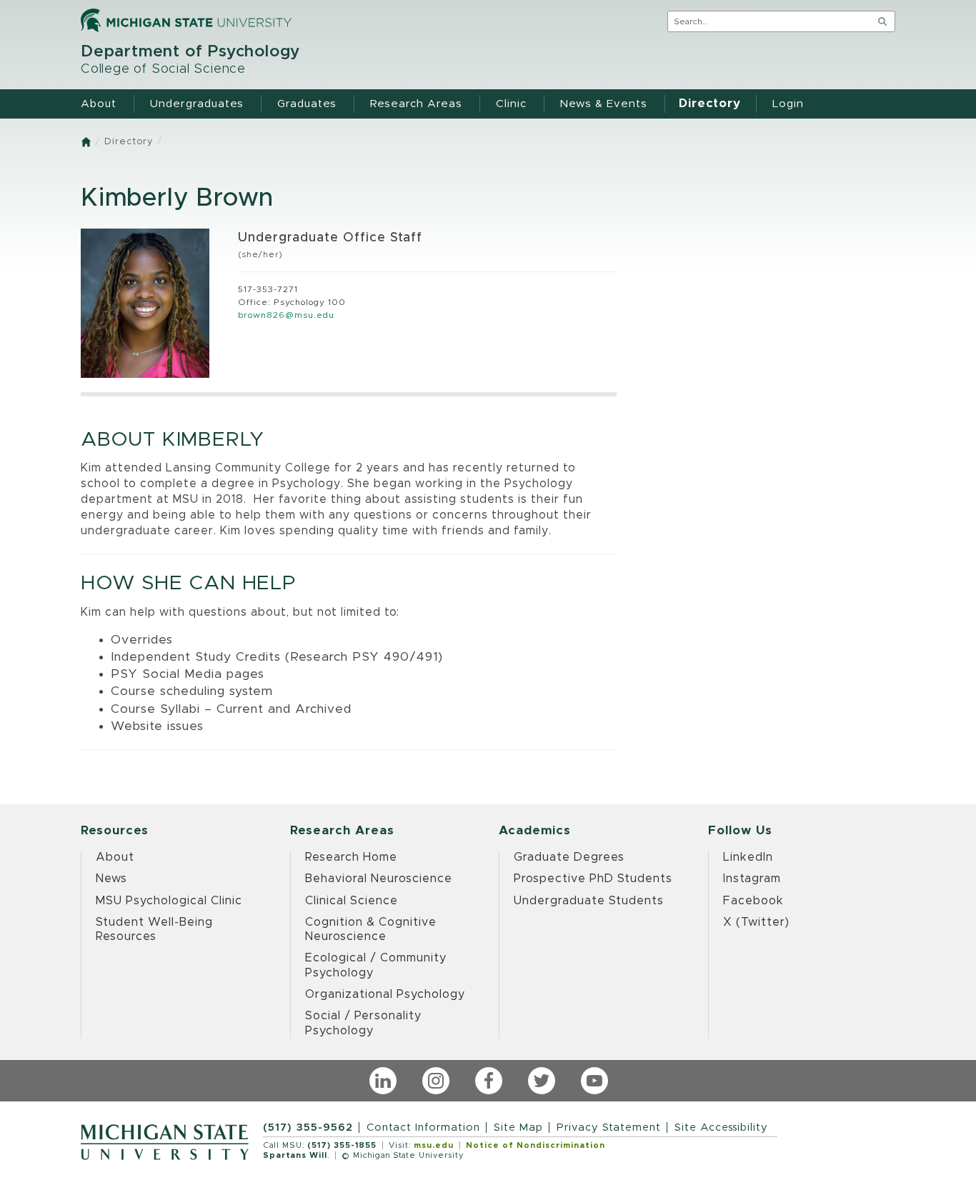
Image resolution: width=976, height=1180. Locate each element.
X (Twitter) (756, 922)
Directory (128, 141)
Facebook (753, 900)
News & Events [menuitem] (603, 104)
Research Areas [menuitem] (416, 104)
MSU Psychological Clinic (169, 900)
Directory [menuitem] (710, 103)
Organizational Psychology (385, 994)
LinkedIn (748, 857)
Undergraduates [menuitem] (197, 104)
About (115, 857)
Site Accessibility (721, 1127)
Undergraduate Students (589, 900)
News (111, 878)
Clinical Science (351, 900)
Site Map (518, 1127)
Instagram (752, 878)
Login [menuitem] (788, 104)
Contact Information (423, 1127)
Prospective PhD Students (593, 878)
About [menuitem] (98, 104)
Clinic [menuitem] (511, 104)
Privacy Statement (609, 1127)
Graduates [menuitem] (307, 104)
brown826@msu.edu (286, 315)
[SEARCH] (882, 21)
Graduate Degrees (569, 857)
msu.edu (434, 1145)
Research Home (351, 857)
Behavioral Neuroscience (378, 878)
